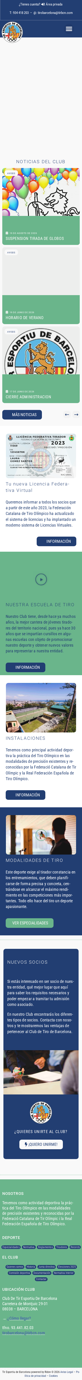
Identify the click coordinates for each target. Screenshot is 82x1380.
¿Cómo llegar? (19, 1318)
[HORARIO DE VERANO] (41, 285)
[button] (69, 29)
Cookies (53, 1375)
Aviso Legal (66, 1372)
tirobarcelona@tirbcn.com (55, 13)
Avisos (11, 173)
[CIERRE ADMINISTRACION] (41, 364)
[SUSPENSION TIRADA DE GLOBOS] (41, 206)
